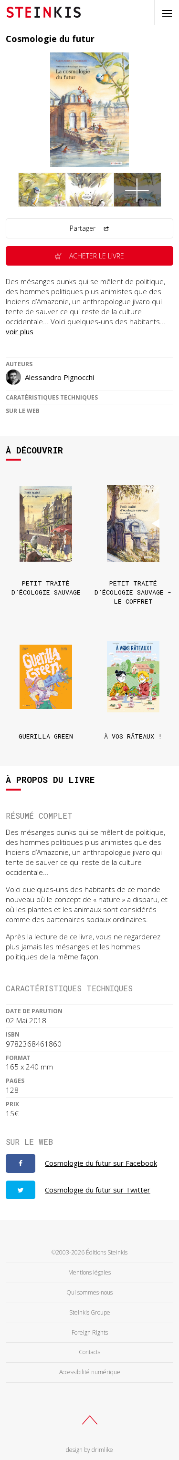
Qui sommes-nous (89, 1292)
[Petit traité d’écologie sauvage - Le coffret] (133, 523)
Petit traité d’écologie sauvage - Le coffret (133, 592)
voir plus (19, 331)
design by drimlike (89, 1450)
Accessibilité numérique (89, 1372)
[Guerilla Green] (46, 676)
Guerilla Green (46, 736)
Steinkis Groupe (89, 1312)
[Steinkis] (44, 11)
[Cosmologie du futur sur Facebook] (20, 1163)
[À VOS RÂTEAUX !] (133, 676)
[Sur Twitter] (20, 1190)
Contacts (89, 1352)
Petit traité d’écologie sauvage (46, 587)
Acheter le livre (95, 255)
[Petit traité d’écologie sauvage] (46, 523)
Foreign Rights (90, 1332)
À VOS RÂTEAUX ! (133, 736)
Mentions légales (89, 1272)
